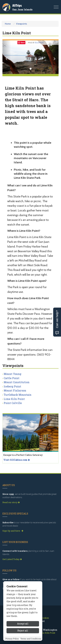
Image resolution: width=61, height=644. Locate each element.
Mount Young (12, 374)
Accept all (22, 623)
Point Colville (13, 403)
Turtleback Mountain (17, 394)
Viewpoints (21, 23)
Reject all (22, 630)
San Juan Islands (22, 9)
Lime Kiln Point (14, 399)
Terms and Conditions (30, 638)
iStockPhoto (39, 43)
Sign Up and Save (11, 530)
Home (8, 23)
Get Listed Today (11, 559)
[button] (6, 57)
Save (23, 42)
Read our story (10, 502)
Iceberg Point (12, 386)
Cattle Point (11, 378)
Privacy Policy (12, 638)
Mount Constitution (16, 382)
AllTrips (17, 5)
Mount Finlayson (15, 390)
